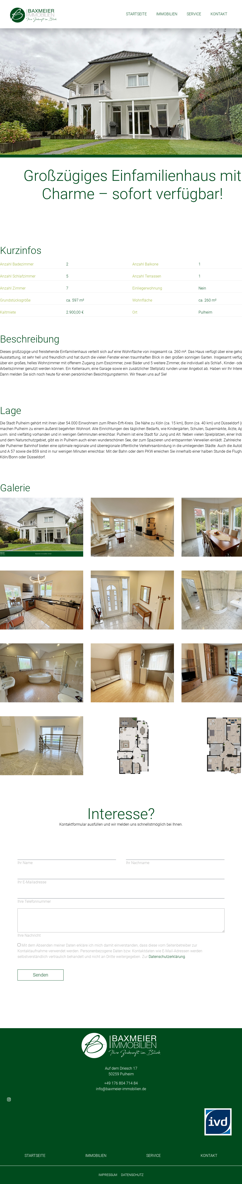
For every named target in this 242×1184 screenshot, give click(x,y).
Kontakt (219, 14)
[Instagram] (9, 1099)
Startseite (136, 14)
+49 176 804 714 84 (121, 1083)
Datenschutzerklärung (167, 956)
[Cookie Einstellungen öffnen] (10, 1174)
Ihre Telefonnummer (34, 901)
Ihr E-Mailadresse (31, 882)
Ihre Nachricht (29, 935)
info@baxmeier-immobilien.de (121, 1089)
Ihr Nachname (137, 863)
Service (194, 14)
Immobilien (166, 14)
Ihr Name (25, 863)
